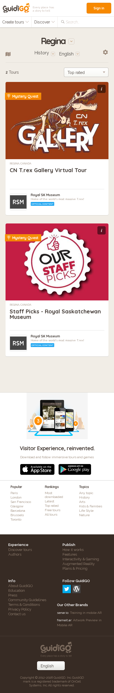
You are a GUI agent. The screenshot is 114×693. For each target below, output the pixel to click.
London (16, 497)
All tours (51, 514)
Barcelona (18, 511)
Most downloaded (54, 495)
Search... (72, 22)
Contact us (16, 614)
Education (16, 590)
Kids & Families (90, 506)
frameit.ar (64, 620)
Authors (14, 554)
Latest (49, 501)
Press (12, 595)
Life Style (86, 511)
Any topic (86, 493)
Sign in (99, 8)
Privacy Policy (19, 609)
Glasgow (17, 506)
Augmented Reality (79, 564)
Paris (14, 493)
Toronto (16, 519)
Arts (82, 502)
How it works (73, 550)
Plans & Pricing (75, 568)
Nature (84, 515)
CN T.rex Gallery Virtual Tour (48, 170)
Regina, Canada (20, 163)
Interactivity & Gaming (81, 559)
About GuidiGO (20, 586)
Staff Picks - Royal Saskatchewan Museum (55, 314)
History (84, 497)
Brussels (17, 515)
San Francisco (21, 502)
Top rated (52, 506)
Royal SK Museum (45, 195)
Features (70, 554)
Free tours (52, 510)
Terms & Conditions (24, 605)
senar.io (62, 613)
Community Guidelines (27, 600)
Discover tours (20, 550)
